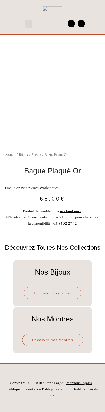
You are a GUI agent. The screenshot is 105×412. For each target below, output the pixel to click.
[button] (28, 24)
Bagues (36, 154)
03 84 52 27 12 (65, 223)
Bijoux (23, 154)
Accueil (10, 154)
